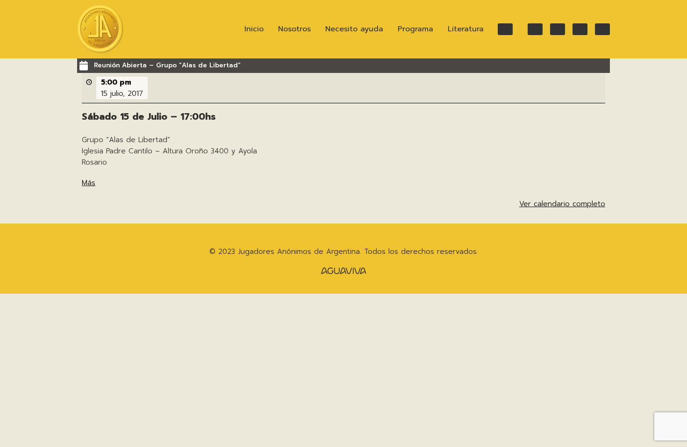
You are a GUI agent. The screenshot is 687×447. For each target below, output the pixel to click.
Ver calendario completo (562, 204)
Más (88, 183)
